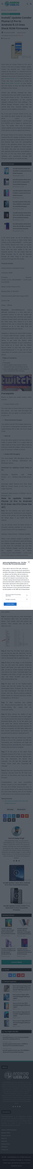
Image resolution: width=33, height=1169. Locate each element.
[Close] (29, 562)
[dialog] (16, 584)
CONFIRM (10, 604)
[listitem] (16, 595)
